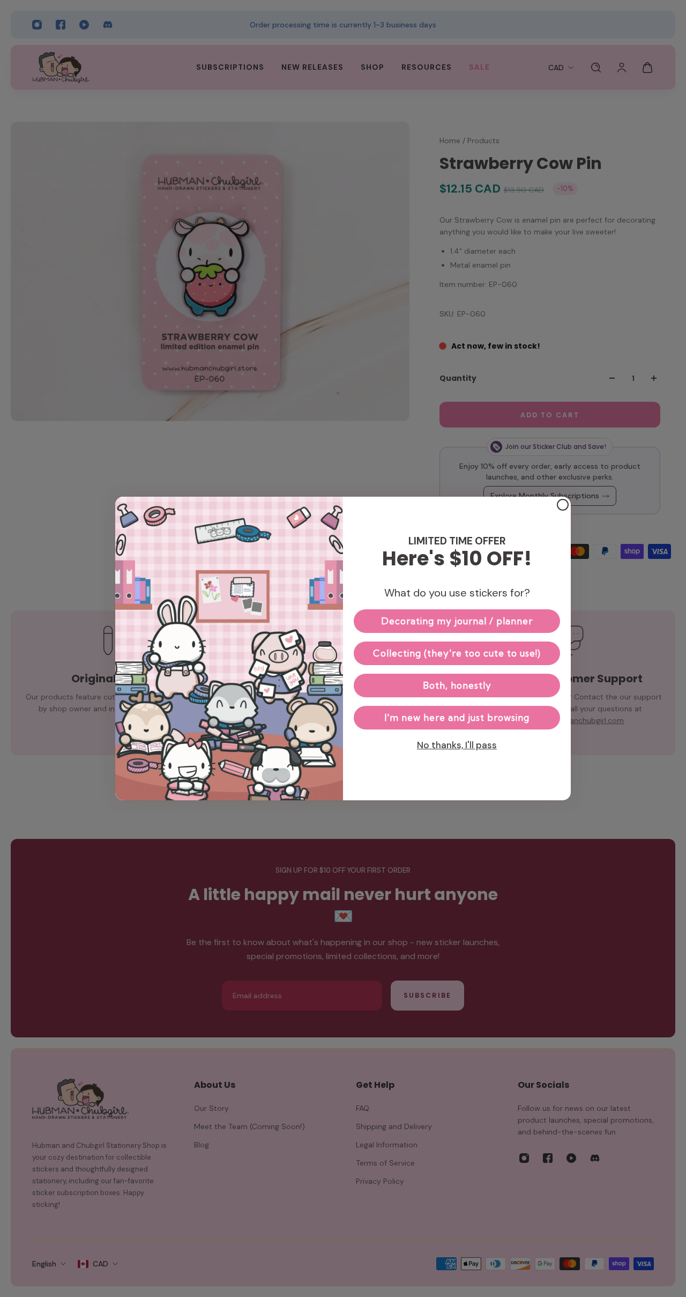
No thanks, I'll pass (457, 745)
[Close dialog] (562, 504)
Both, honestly (457, 685)
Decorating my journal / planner (457, 621)
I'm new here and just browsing (457, 717)
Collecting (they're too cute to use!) (457, 653)
